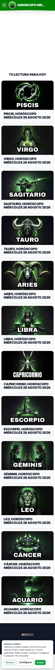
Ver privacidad (21, 656)
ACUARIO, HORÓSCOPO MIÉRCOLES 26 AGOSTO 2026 (27, 611)
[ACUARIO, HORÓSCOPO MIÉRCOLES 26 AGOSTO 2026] (27, 590)
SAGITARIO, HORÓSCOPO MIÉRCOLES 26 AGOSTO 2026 (27, 205)
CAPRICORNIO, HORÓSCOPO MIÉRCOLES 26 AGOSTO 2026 (27, 386)
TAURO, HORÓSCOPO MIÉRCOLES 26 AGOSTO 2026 (27, 250)
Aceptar (40, 662)
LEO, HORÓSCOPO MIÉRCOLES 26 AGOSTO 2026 (27, 521)
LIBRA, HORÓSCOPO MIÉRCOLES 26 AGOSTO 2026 (27, 341)
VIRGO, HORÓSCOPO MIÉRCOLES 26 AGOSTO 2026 (27, 160)
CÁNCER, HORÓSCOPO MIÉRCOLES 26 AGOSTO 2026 (27, 566)
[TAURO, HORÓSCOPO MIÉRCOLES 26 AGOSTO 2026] (27, 230)
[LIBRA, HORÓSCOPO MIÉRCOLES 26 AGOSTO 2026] (27, 320)
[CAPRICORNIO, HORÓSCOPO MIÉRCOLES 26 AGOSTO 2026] (27, 365)
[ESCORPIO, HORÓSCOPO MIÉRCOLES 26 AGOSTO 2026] (27, 410)
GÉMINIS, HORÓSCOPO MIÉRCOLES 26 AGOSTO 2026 (27, 476)
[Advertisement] (27, 39)
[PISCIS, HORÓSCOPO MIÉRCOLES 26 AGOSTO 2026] (27, 95)
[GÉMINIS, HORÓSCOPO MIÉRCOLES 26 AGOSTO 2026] (27, 455)
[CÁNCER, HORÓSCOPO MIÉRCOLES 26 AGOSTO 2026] (27, 545)
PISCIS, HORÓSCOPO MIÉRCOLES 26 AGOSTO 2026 (27, 115)
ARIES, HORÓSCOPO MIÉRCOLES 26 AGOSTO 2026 (27, 295)
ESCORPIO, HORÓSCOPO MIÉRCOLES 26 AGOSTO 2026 (27, 431)
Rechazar (10, 662)
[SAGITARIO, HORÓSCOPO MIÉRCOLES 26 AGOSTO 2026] (27, 185)
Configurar (25, 662)
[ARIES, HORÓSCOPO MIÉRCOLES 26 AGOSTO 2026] (27, 275)
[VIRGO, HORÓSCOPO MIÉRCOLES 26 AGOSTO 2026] (27, 140)
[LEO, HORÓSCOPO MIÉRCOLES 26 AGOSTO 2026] (27, 500)
